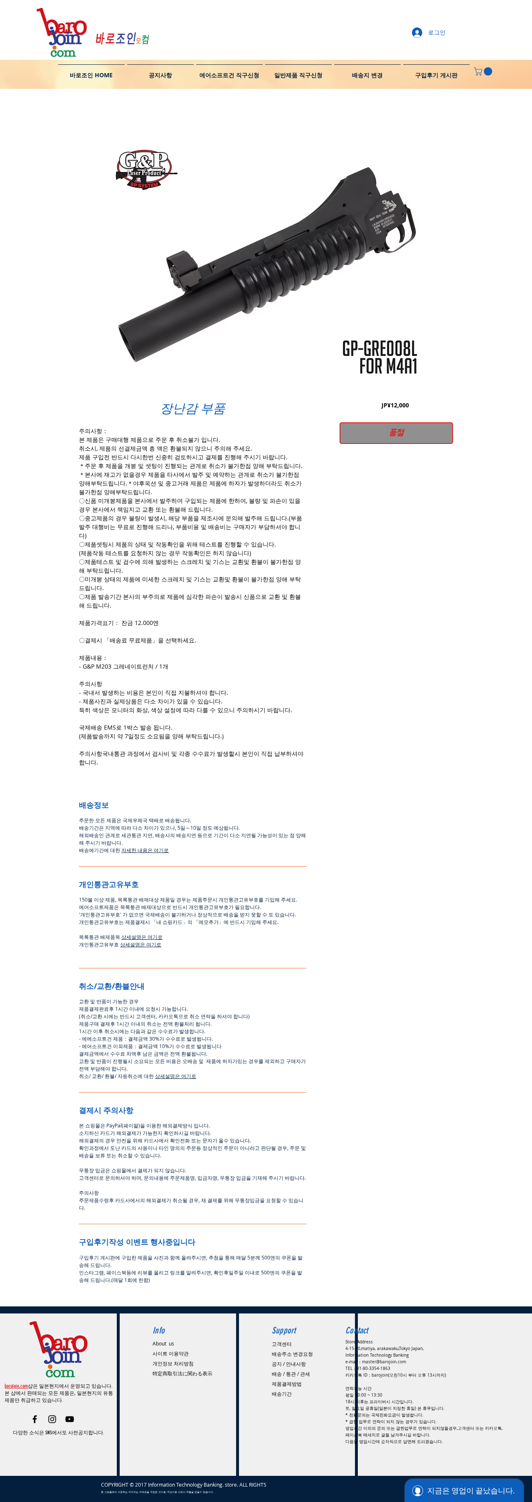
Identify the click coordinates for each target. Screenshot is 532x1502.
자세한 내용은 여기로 (145, 850)
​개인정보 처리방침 (173, 1363)
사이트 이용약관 (171, 1353)
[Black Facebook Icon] (35, 1419)
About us (163, 1343)
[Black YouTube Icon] (69, 1419)
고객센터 (282, 1343)
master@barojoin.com (384, 1362)
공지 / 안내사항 (289, 1363)
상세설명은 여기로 (142, 937)
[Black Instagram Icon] (52, 1419)
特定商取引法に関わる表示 (182, 1373)
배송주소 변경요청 (292, 1353)
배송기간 (282, 1393)
